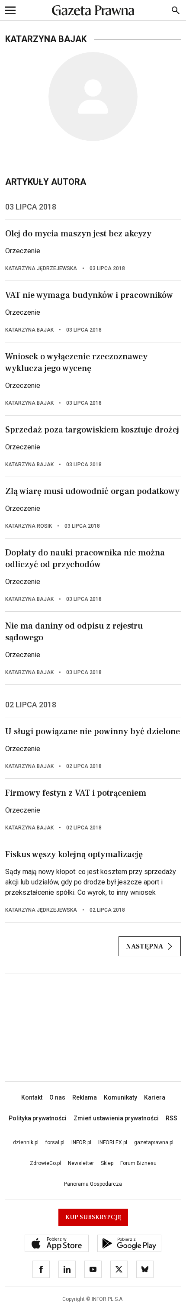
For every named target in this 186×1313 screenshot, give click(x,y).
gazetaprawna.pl (153, 1142)
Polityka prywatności (38, 1118)
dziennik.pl (25, 1142)
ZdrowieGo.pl (45, 1163)
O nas (57, 1097)
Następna (144, 946)
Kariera (154, 1097)
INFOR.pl (81, 1142)
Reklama (84, 1097)
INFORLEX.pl (112, 1142)
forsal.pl (54, 1142)
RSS (171, 1118)
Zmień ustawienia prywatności (116, 1118)
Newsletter (81, 1163)
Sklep (107, 1163)
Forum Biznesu (138, 1163)
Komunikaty (120, 1097)
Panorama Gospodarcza (93, 1184)
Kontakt (31, 1097)
